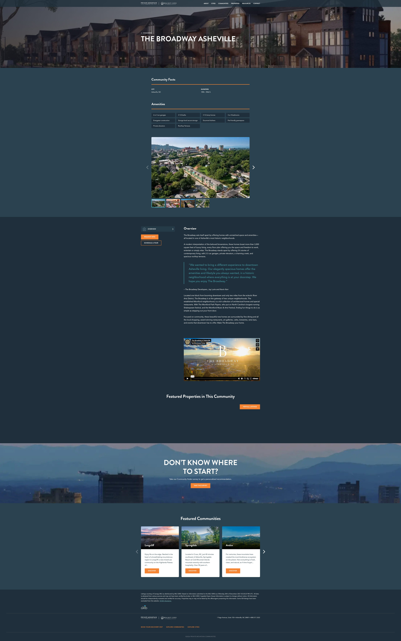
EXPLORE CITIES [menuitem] (193, 627)
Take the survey (200, 485)
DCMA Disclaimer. (166, 601)
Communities (223, 3)
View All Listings (250, 407)
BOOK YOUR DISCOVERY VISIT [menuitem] (152, 627)
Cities (213, 3)
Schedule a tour (151, 243)
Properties (235, 3)
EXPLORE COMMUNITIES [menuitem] (175, 627)
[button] (253, 167)
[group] (160, 551)
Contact (256, 3)
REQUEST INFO (149, 237)
